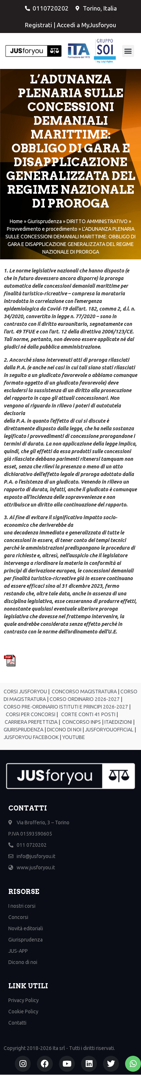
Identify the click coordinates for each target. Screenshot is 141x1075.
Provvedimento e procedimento (42, 229)
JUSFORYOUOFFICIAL (108, 730)
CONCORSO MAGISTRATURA (84, 691)
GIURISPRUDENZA (24, 730)
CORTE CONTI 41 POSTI (88, 714)
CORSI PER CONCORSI (30, 714)
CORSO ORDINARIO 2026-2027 (85, 699)
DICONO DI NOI (63, 730)
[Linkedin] (89, 1064)
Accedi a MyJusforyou (86, 24)
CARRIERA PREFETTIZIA (30, 722)
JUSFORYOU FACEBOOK (31, 737)
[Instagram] (23, 1064)
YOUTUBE (73, 737)
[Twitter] (111, 1064)
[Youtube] (67, 1064)
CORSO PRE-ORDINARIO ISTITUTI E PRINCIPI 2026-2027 (66, 707)
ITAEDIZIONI (117, 722)
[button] (128, 51)
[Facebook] (45, 1064)
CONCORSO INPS (81, 722)
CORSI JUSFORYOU (25, 691)
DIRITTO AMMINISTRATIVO (97, 221)
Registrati (38, 24)
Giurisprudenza (44, 221)
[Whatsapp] (133, 1064)
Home (16, 221)
